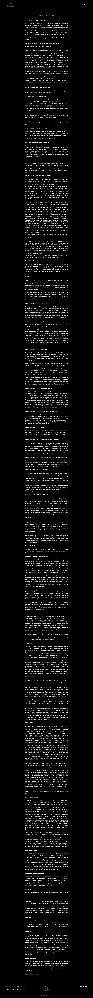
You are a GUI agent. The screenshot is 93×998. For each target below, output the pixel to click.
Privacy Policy (17, 986)
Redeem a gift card (10, 989)
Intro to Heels (43, 4)
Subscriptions (51, 4)
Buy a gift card (18, 989)
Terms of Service (9, 986)
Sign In (85, 4)
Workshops (73, 4)
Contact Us (79, 4)
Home (38, 4)
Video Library (59, 4)
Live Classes (66, 4)
